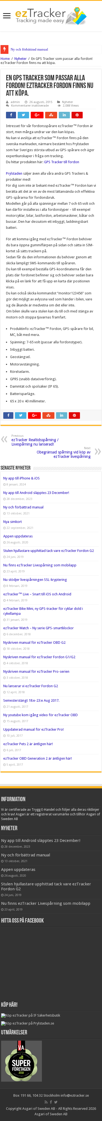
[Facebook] (50, 1102)
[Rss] (46, 1102)
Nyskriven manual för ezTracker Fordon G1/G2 (39, 657)
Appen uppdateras (18, 536)
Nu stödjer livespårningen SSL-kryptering (35, 580)
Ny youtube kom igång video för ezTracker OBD (40, 715)
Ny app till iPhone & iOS (21, 478)
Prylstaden (14, 173)
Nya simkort (12, 522)
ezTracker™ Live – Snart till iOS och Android (37, 594)
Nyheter (20, 59)
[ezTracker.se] (51, 15)
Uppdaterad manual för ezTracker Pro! (33, 729)
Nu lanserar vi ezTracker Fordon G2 (30, 686)
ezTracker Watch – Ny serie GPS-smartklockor (38, 628)
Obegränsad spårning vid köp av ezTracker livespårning (64, 452)
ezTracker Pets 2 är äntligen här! (28, 744)
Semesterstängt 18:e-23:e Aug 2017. (31, 700)
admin (15, 102)
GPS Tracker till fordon (61, 162)
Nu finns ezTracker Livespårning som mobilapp (39, 565)
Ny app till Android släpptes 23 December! (36, 493)
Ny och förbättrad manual (29, 49)
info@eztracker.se (75, 1095)
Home (5, 59)
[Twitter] (56, 1102)
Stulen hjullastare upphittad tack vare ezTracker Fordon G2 (48, 551)
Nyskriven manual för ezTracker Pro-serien (36, 671)
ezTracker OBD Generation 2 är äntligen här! (37, 758)
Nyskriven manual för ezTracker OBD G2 (34, 642)
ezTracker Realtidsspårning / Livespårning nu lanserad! (34, 440)
